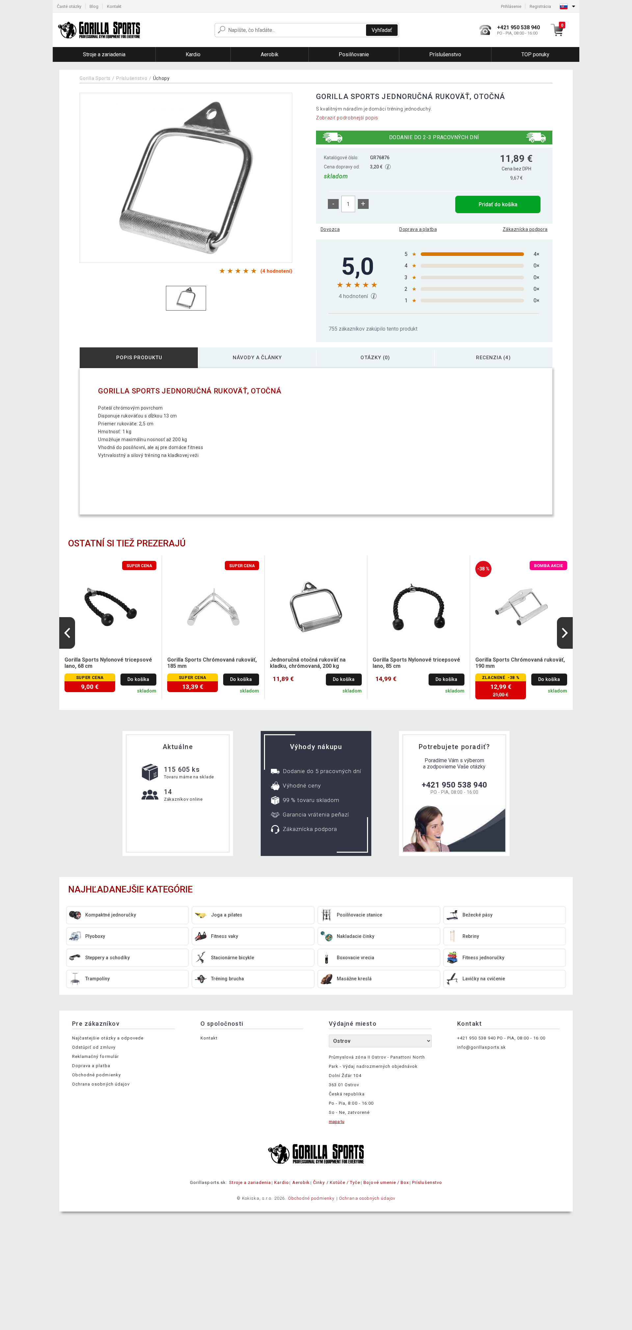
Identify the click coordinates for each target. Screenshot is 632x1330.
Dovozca (330, 229)
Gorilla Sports (95, 78)
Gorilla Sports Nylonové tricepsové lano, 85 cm (416, 663)
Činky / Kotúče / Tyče (336, 1182)
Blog (94, 6)
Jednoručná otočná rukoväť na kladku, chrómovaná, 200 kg (308, 663)
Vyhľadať (382, 30)
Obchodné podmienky (96, 1074)
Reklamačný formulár (95, 1056)
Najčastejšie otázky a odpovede (108, 1038)
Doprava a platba (418, 229)
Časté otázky (69, 6)
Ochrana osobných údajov (101, 1084)
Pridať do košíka (498, 204)
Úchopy (161, 78)
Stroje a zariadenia (250, 1182)
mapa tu (336, 1121)
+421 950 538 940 (454, 785)
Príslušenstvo (131, 78)
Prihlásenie (511, 6)
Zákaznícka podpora (525, 229)
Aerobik (301, 1182)
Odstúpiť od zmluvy (94, 1047)
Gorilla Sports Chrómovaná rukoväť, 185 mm (212, 663)
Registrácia (540, 6)
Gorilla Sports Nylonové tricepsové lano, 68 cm (108, 663)
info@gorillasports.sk (481, 1047)
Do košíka (138, 679)
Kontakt (114, 6)
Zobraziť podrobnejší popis (347, 117)
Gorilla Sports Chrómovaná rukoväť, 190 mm (520, 663)
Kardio (281, 1182)
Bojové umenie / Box (386, 1182)
